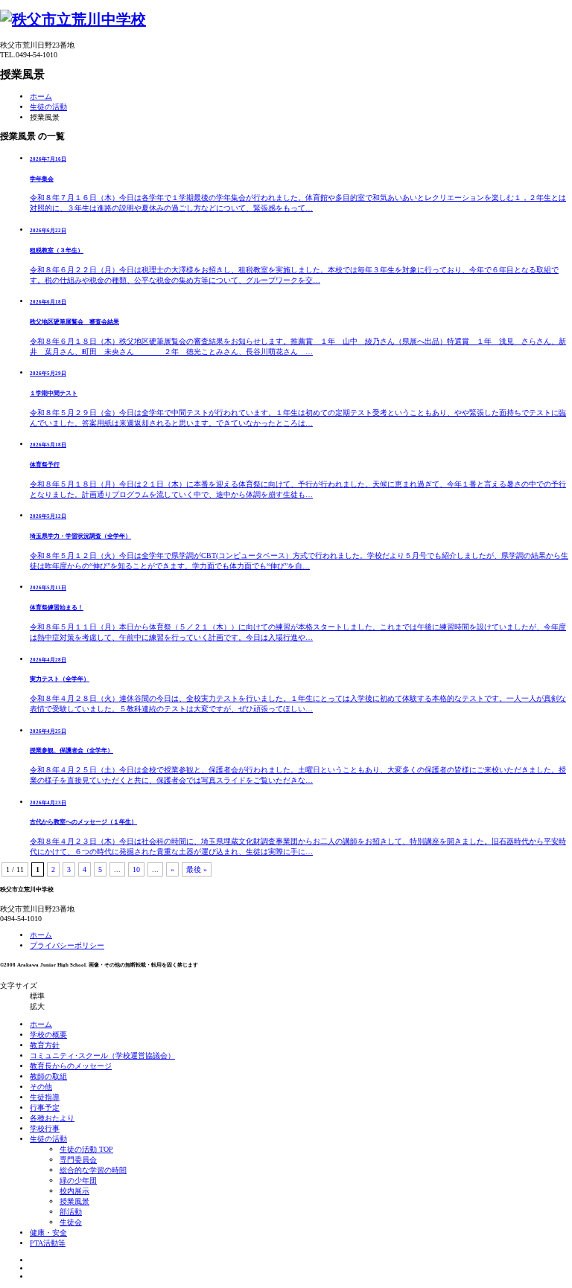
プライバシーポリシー (67, 945)
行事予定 (45, 1107)
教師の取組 (48, 1076)
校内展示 (74, 1191)
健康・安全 (48, 1232)
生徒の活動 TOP (86, 1149)
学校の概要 (48, 1035)
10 (136, 869)
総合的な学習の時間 (93, 1170)
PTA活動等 (48, 1243)
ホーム (41, 96)
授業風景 (74, 1201)
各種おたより (52, 1118)
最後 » (196, 869)
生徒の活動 (48, 107)
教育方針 (45, 1045)
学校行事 (45, 1128)
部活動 (71, 1212)
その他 (41, 1087)
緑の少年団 (78, 1180)
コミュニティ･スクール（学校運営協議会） (102, 1055)
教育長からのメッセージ (71, 1066)
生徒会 (71, 1222)
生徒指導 (45, 1097)
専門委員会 (78, 1160)
